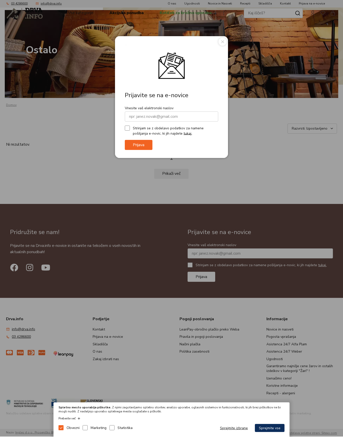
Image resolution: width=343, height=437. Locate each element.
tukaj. (188, 133)
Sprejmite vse (269, 428)
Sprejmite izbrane (234, 428)
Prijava (138, 145)
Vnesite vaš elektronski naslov (149, 108)
